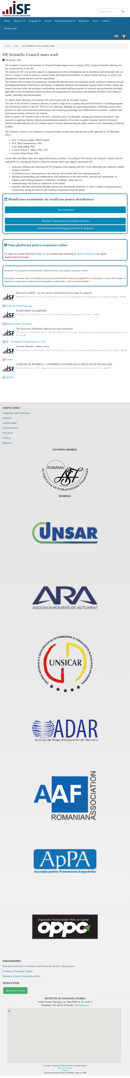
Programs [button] (33, 21)
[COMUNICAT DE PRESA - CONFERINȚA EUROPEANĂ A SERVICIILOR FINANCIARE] (8, 369)
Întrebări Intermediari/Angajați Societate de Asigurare (66, 228)
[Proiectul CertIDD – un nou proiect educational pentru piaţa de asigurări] (8, 297)
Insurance (7, 418)
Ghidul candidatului (86, 254)
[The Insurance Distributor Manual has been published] (8, 333)
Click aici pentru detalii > (78, 281)
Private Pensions (10, 428)
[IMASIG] (65, 377)
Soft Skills (8, 433)
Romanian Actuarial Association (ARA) (21, 976)
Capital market (10, 423)
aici (44, 254)
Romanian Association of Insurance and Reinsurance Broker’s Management (38, 966)
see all (122, 296)
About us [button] (18, 21)
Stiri (16, 46)
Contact (105, 21)
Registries (7, 443)
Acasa (8, 46)
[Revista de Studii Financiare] (65, 306)
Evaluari (7, 438)
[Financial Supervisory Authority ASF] (65, 473)
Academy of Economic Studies (17, 971)
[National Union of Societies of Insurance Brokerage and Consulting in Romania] (65, 664)
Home (7, 21)
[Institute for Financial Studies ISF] (16, 8)
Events (48, 21)
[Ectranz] (65, 359)
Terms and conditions (65, 1068)
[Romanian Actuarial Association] (65, 598)
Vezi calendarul (66, 209)
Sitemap (65, 1070)
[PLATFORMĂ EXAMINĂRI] (8, 315)
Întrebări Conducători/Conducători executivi (65, 221)
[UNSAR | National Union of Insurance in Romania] (65, 532)
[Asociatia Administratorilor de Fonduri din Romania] (65, 795)
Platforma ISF (10, 28)
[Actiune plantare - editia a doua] (8, 351)
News (95, 21)
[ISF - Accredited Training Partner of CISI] (65, 342)
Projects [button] (82, 21)
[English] (116, 36)
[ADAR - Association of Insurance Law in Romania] (65, 729)
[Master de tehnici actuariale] (65, 324)
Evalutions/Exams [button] (63, 21)
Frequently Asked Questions (16, 413)
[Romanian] (123, 36)
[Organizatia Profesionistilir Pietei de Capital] (65, 926)
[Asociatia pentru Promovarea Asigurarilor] (65, 861)
